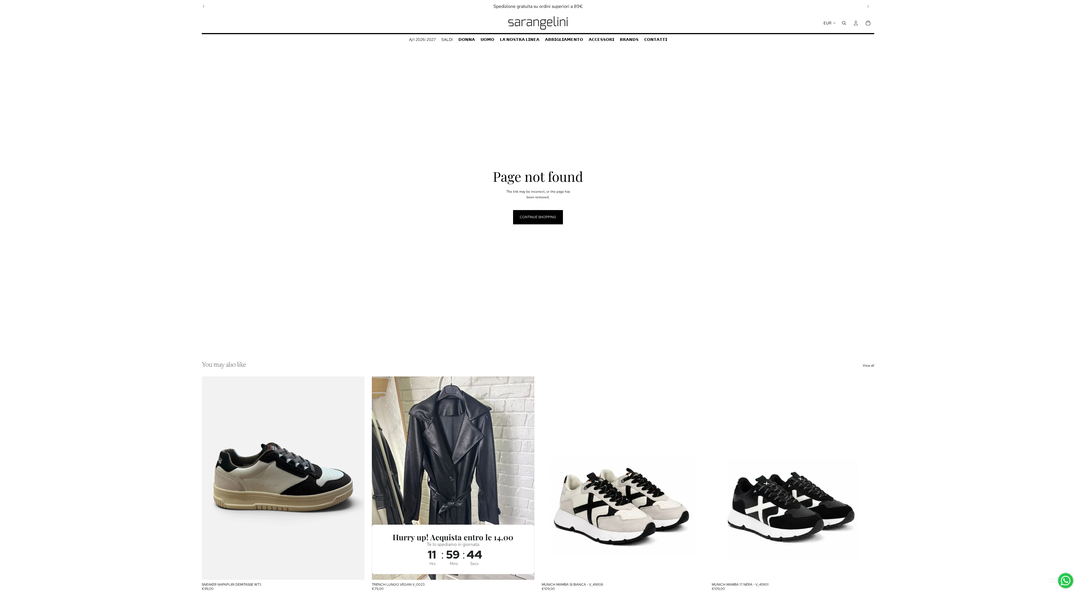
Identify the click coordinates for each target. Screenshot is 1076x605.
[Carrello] (868, 23)
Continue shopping (538, 217)
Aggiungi (530, 571)
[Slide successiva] (868, 6)
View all (868, 365)
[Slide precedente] (204, 6)
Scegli (360, 571)
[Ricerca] (844, 23)
